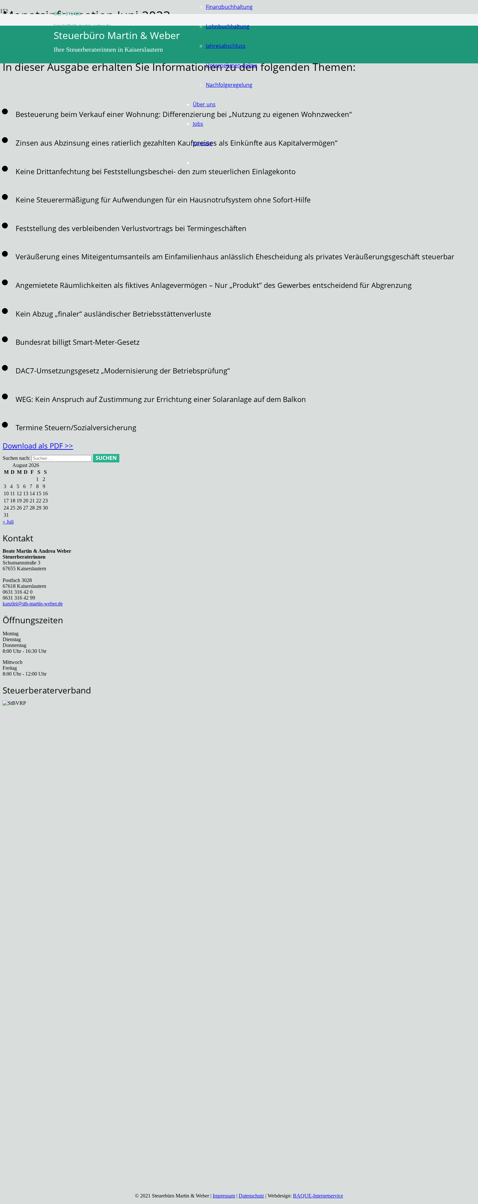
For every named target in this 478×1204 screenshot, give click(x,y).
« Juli (8, 521)
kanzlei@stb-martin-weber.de (33, 603)
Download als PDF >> (38, 445)
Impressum (224, 1195)
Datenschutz (251, 1195)
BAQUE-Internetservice (318, 1195)
